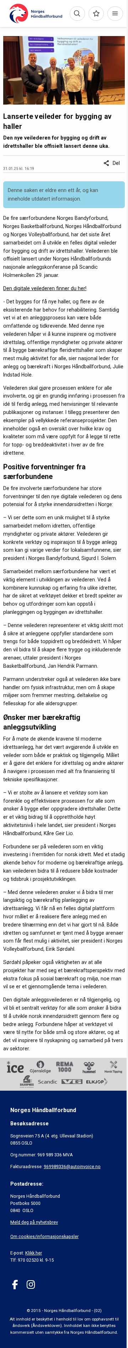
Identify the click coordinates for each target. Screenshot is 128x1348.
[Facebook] (15, 1284)
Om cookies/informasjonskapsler (44, 1236)
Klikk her (33, 1253)
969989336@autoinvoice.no (72, 1166)
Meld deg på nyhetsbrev (34, 1222)
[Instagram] (31, 1284)
